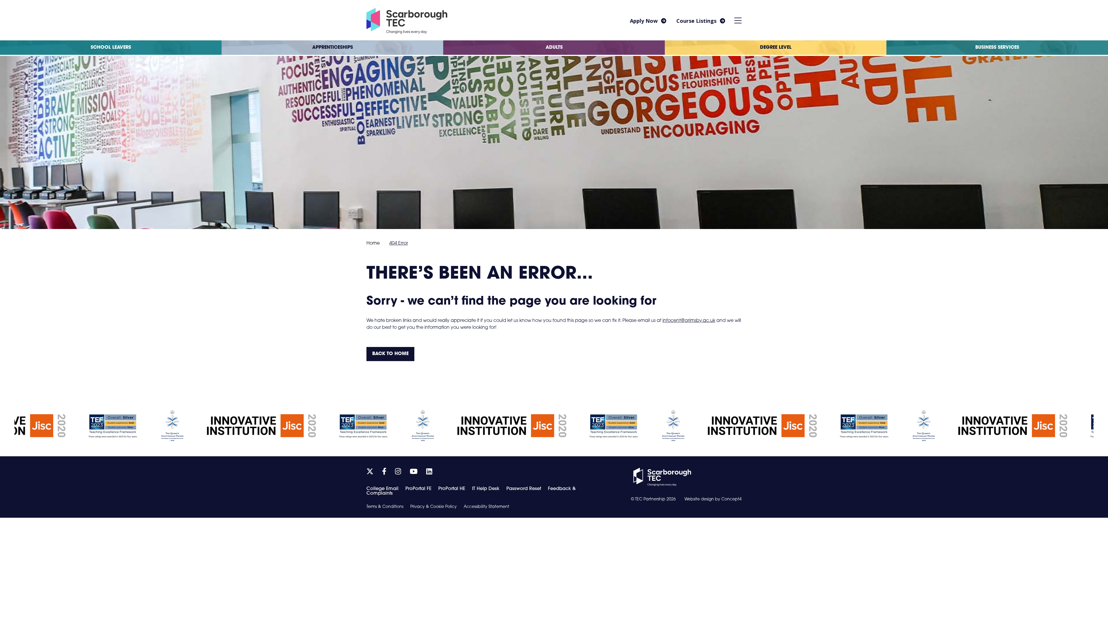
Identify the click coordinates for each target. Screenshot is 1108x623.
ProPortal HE (451, 489)
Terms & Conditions (384, 507)
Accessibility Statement (486, 507)
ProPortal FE (418, 489)
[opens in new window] (662, 477)
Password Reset (523, 489)
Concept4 (731, 499)
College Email (382, 489)
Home (373, 243)
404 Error (398, 243)
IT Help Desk (485, 489)
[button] (738, 20)
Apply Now (644, 20)
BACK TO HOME (390, 354)
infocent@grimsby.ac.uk (688, 320)
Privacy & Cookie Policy (433, 507)
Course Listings (696, 20)
